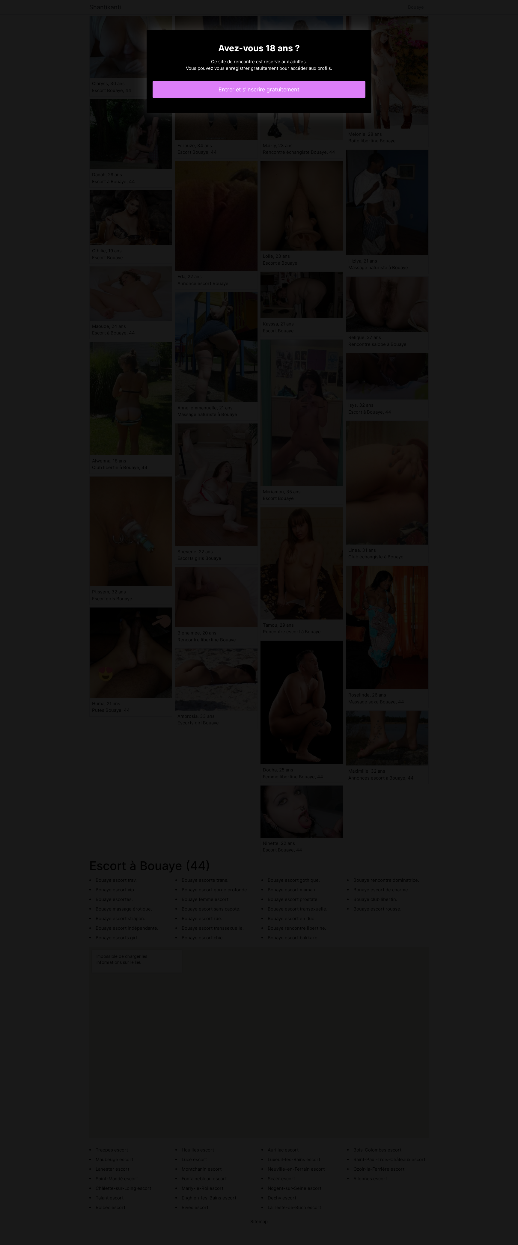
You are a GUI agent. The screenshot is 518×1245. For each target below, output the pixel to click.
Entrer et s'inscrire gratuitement (259, 89)
